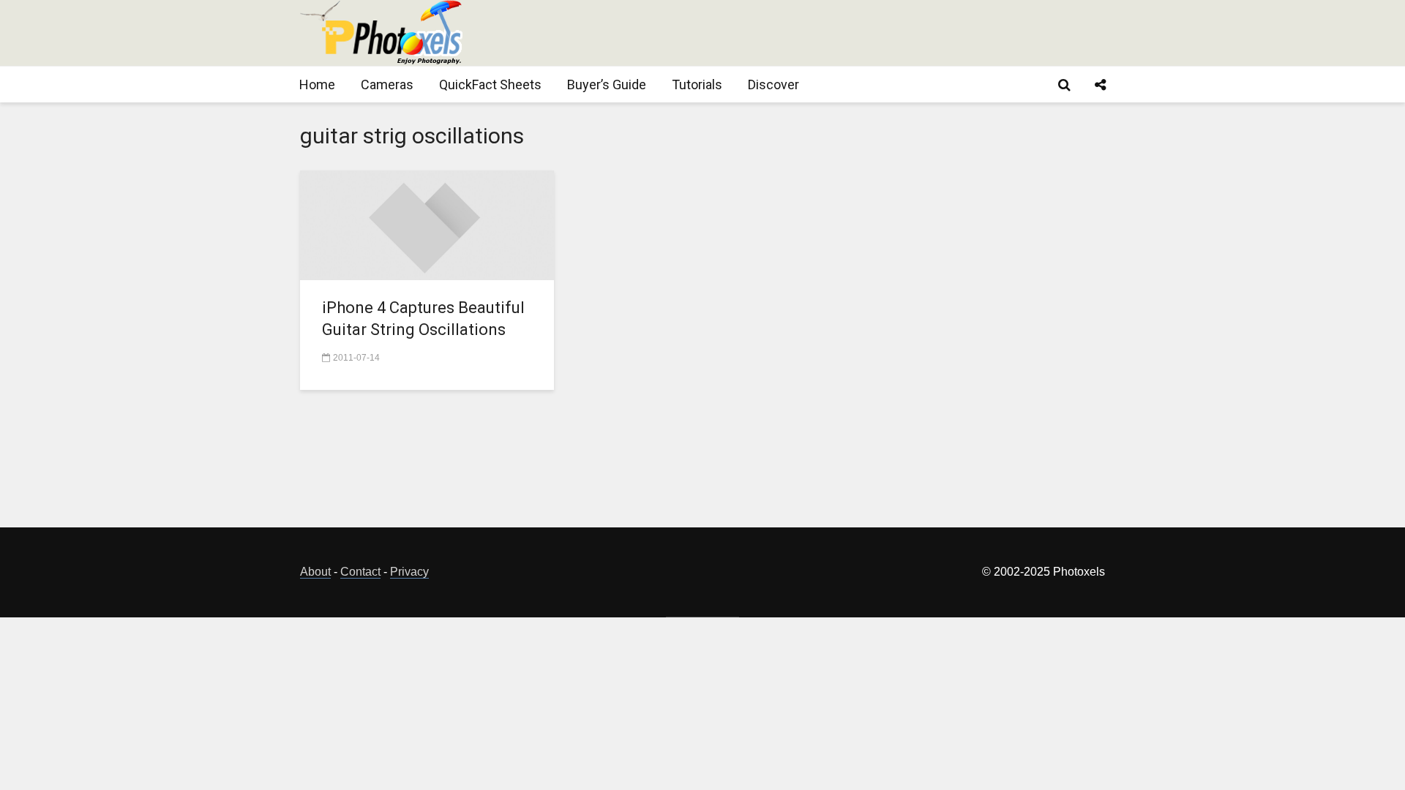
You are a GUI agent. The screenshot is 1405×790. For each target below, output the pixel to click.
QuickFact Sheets (490, 84)
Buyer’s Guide (606, 84)
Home (317, 84)
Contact (360, 571)
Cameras (387, 84)
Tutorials (697, 84)
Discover (773, 84)
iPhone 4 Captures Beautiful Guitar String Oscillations (423, 318)
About (315, 571)
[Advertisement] (838, 33)
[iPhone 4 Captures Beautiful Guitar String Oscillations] (427, 224)
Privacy (409, 571)
